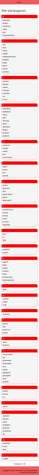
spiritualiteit (7, 375)
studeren (6, 381)
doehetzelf (6, 127)
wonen (5, 446)
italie (4, 240)
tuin (4, 397)
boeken (5, 69)
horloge (5, 212)
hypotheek (6, 225)
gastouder (6, 188)
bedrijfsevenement (9, 56)
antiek (5, 29)
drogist (5, 130)
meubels (6, 299)
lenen (5, 289)
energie (5, 148)
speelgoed (6, 372)
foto (4, 172)
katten (5, 265)
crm (4, 96)
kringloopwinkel (8, 280)
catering (5, 84)
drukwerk (6, 133)
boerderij (6, 72)
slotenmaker (7, 360)
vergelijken (6, 425)
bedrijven (6, 59)
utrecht (5, 406)
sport (4, 378)
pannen (5, 323)
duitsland (6, 136)
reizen (5, 342)
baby (4, 47)
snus (4, 366)
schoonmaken (8, 354)
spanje (5, 369)
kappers (5, 262)
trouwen (5, 394)
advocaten (6, 20)
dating (5, 115)
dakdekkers (7, 108)
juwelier (5, 252)
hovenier (6, 221)
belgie (5, 62)
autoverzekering (8, 35)
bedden (5, 53)
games (5, 185)
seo (4, 357)
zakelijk (5, 458)
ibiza (4, 234)
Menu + (19, 2)
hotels (5, 218)
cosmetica (6, 93)
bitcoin (5, 66)
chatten (5, 87)
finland (5, 169)
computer (6, 90)
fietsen (5, 166)
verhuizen (6, 428)
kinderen (6, 271)
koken (5, 274)
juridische (6, 249)
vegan (5, 422)
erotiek (5, 151)
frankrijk (5, 176)
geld (4, 191)
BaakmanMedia (32, 470)
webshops (6, 443)
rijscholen (6, 345)
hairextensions (8, 209)
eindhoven (6, 145)
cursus (5, 99)
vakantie (6, 419)
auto (4, 32)
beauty (5, 50)
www (4, 449)
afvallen (5, 23)
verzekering (7, 431)
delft (4, 118)
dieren (5, 124)
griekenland (7, 200)
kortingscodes (7, 277)
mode (5, 305)
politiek (5, 332)
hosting (5, 215)
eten (4, 154)
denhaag (6, 121)
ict (3, 237)
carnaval (6, 81)
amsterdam (6, 26)
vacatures (6, 416)
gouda (5, 197)
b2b (4, 44)
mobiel (5, 302)
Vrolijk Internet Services (29, 472)
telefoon (5, 391)
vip (4, 434)
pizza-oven (6, 329)
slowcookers (7, 363)
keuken (5, 268)
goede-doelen (7, 194)
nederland (6, 314)
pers (4, 326)
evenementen (7, 157)
